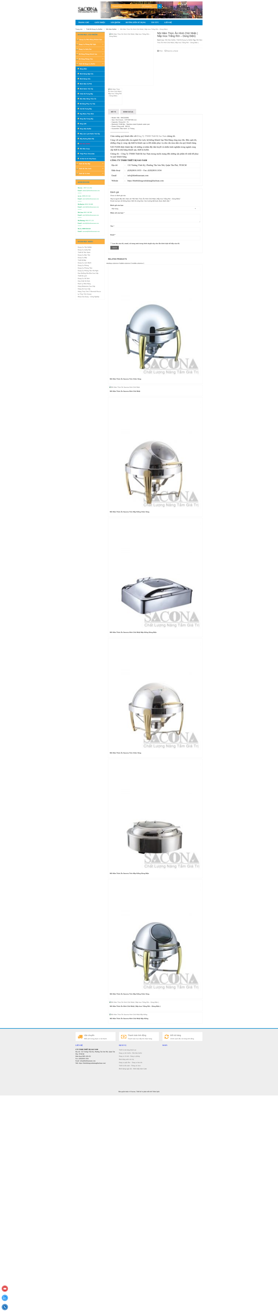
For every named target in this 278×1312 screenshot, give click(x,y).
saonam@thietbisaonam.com (91, 231)
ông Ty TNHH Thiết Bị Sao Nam (152, 136)
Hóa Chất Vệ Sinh (84, 281)
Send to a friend (172, 51)
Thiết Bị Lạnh (82, 276)
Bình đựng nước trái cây (126, 1059)
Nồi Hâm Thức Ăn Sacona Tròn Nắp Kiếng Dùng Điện (129, 873)
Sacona (133, 1091)
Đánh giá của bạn (116, 205)
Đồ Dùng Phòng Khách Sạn (88, 54)
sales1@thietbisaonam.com (91, 199)
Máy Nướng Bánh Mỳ (87, 139)
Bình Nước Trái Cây (86, 89)
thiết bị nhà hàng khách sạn (125, 150)
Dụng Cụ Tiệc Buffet (85, 247)
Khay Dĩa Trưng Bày (86, 119)
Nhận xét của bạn (117, 213)
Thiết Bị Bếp (82, 260)
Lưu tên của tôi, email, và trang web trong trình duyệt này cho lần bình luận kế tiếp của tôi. (146, 243)
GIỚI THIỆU (100, 22)
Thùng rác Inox (136, 1065)
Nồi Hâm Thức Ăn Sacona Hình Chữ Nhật (125, 391)
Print (161, 51)
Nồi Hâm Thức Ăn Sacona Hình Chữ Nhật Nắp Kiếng (129, 1018)
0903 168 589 (88, 212)
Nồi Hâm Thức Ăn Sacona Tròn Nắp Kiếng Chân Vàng (129, 512)
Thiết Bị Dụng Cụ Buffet (94, 29)
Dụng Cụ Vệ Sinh (84, 278)
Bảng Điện (83, 69)
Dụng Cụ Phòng (83, 265)
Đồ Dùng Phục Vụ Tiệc (87, 104)
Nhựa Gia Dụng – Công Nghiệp (88, 297)
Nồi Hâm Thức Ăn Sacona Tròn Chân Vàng (125, 379)
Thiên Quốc (156, 1091)
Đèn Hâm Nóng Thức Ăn (88, 99)
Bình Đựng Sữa (85, 79)
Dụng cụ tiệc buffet (125, 1053)
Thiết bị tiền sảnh (124, 1065)
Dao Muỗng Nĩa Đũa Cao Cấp (88, 273)
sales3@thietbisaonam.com (91, 207)
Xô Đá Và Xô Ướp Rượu (88, 159)
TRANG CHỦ (83, 22)
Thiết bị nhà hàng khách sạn (127, 1050)
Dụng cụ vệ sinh (124, 1056)
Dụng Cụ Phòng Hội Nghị (87, 44)
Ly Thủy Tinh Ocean (85, 294)
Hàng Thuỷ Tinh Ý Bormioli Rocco (89, 291)
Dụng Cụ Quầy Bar (85, 49)
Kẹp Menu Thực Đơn (87, 114)
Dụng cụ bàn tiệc (137, 1062)
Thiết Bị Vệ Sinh (84, 173)
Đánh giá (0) (128, 112)
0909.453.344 (86, 196)
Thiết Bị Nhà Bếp (84, 164)
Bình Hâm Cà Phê (86, 84)
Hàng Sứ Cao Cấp (84, 289)
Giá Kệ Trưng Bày (86, 109)
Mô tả (113, 112)
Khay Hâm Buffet (85, 129)
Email (112, 235)
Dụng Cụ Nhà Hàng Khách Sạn (90, 39)
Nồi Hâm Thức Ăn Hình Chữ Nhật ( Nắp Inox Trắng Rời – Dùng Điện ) (135, 1006)
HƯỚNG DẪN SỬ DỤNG (136, 22)
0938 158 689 (89, 204)
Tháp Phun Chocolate (87, 154)
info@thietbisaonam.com (137, 175)
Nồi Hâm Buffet (111, 29)
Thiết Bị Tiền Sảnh (85, 168)
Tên (112, 226)
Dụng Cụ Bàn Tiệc (84, 255)
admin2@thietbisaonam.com (91, 190)
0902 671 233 (89, 220)
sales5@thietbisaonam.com (91, 215)
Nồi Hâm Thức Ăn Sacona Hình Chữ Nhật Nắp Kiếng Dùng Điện (133, 632)
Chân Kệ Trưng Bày (86, 94)
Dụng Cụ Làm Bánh (84, 263)
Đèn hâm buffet (137, 1053)
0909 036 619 (86, 228)
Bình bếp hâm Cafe (140, 1069)
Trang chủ (78, 29)
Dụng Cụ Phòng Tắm (85, 268)
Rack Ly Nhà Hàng (84, 284)
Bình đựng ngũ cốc (125, 1069)
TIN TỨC (155, 22)
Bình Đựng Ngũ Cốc (86, 74)
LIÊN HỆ (168, 22)
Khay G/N (83, 124)
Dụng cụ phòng (135, 1056)
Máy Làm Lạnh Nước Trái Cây (90, 134)
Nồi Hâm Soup (85, 149)
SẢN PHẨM (115, 22)
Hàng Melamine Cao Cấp (86, 286)
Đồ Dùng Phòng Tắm (86, 59)
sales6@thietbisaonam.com (91, 223)
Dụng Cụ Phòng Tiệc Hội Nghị (88, 270)
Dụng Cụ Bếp (82, 257)
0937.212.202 (88, 188)
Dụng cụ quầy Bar (124, 1062)
